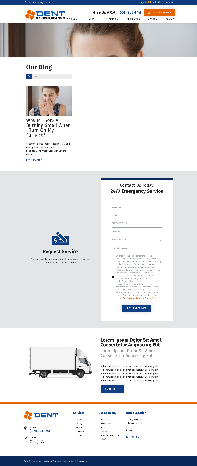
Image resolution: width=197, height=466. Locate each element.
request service (136, 308)
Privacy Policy (151, 298)
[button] (158, 2)
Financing (105, 427)
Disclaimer (68, 460)
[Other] (137, 437)
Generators (80, 435)
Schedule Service (161, 12)
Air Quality (80, 427)
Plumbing (80, 431)
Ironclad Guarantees (110, 435)
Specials (104, 431)
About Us (105, 420)
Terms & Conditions (132, 298)
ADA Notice (106, 439)
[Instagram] (132, 437)
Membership (106, 423)
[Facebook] (127, 437)
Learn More (111, 388)
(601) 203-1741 (129, 12)
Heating (79, 420)
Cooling (79, 423)
